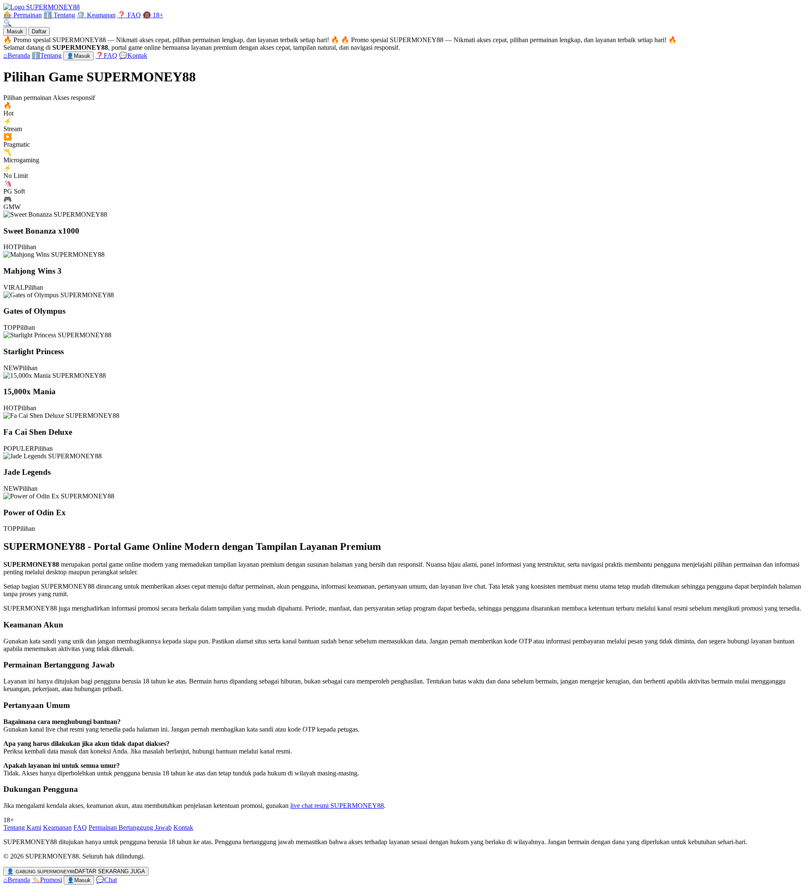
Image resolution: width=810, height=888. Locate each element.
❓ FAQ (129, 15)
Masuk (15, 31)
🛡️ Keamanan (96, 15)
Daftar (39, 31)
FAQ (80, 827)
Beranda (16, 879)
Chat (106, 879)
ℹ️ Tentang (59, 15)
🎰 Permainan (22, 15)
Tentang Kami (22, 827)
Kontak (183, 827)
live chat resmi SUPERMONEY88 (337, 805)
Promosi (47, 879)
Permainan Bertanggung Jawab (130, 827)
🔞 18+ (153, 15)
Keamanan (57, 827)
